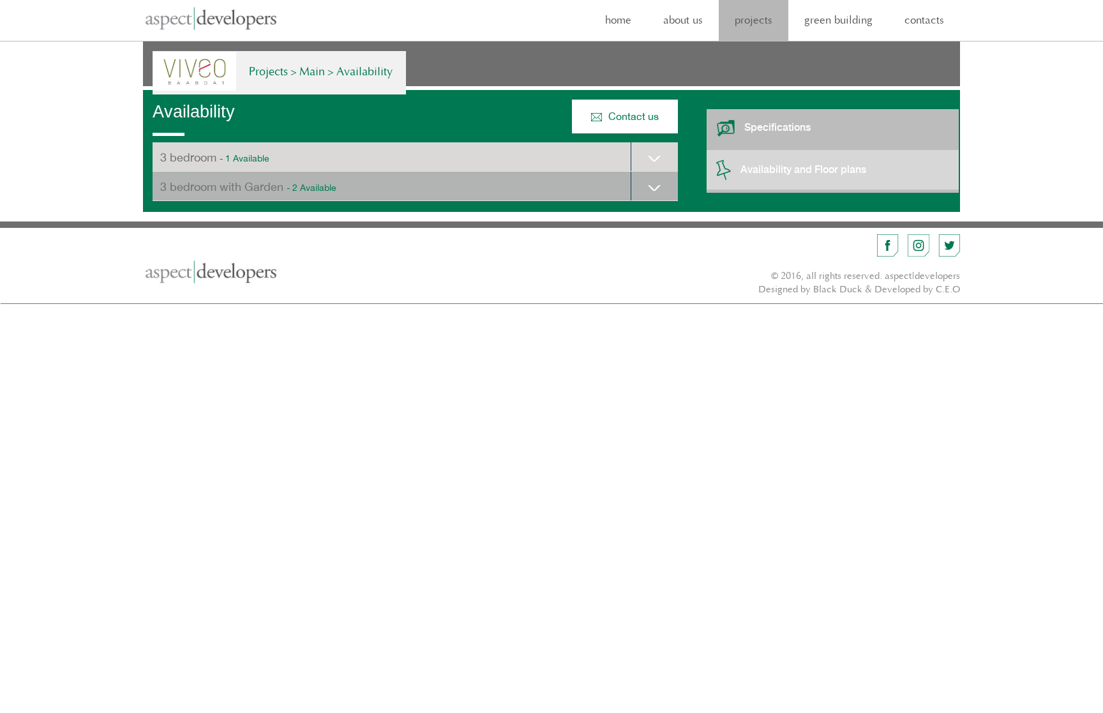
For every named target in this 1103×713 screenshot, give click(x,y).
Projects (268, 72)
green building (838, 20)
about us (683, 20)
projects (753, 20)
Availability (364, 72)
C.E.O (948, 289)
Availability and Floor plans (803, 169)
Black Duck (837, 289)
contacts (924, 20)
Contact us (633, 116)
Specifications (777, 127)
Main (312, 72)
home (618, 20)
